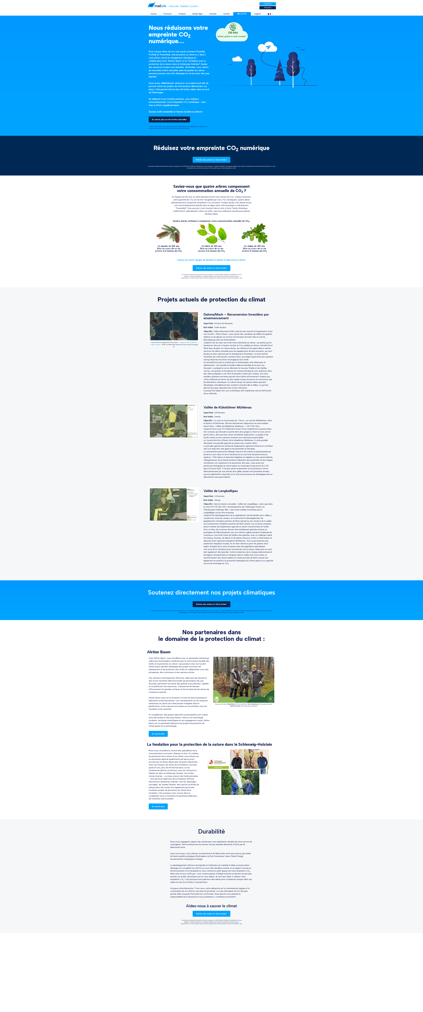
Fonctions (168, 14)
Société (226, 14)
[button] (270, 14)
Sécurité (213, 14)
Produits (182, 14)
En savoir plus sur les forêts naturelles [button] (169, 119)
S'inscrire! (267, 8)
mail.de (154, 14)
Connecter (268, 4)
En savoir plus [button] (158, 734)
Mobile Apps (197, 14)
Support (257, 14)
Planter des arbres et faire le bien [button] (211, 159)
